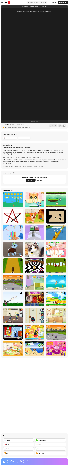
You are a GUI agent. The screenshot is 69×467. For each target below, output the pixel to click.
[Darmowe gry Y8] (7, 2)
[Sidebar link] (2, 2)
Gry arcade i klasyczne (15, 166)
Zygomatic (29, 166)
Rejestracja (62, 2)
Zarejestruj (30, 180)
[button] (7, 164)
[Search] (28, 2)
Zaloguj (53, 2)
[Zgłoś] (60, 125)
